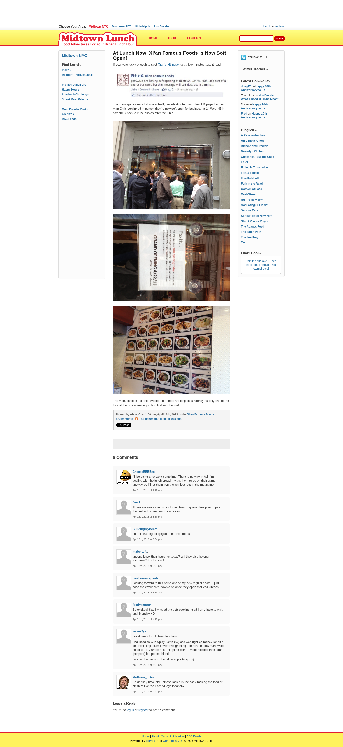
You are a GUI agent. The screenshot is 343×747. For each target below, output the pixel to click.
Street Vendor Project (255, 221)
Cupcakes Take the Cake (257, 156)
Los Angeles (162, 26)
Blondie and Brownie (254, 146)
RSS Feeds (69, 119)
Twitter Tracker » (254, 69)
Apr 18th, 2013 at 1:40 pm (147, 490)
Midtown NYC (98, 26)
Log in (267, 26)
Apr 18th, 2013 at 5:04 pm (147, 539)
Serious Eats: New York (256, 215)
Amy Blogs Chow (252, 140)
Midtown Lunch (97, 39)
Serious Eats (249, 210)
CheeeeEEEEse (144, 471)
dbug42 (246, 86)
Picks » (67, 70)
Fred (244, 113)
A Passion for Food (253, 135)
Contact (194, 38)
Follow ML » (257, 57)
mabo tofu (140, 551)
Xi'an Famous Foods (200, 414)
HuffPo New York (252, 199)
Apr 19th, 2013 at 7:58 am (147, 592)
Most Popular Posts (75, 109)
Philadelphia (142, 26)
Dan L (137, 502)
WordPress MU (172, 741)
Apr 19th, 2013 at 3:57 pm (147, 664)
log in (130, 710)
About (172, 38)
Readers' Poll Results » (77, 75)
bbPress (151, 741)
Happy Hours (70, 89)
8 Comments (124, 419)
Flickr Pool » (251, 253)
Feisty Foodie (250, 173)
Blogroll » (249, 130)
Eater (244, 162)
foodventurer (142, 605)
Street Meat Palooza (75, 99)
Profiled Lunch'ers (74, 84)
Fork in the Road (252, 183)
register (280, 26)
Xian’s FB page (168, 64)
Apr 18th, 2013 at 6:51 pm (147, 566)
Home (153, 38)
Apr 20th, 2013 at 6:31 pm (147, 691)
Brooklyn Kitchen (252, 151)
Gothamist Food (251, 189)
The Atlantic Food (252, 226)
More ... (245, 242)
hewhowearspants (145, 578)
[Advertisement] (82, 146)
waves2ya (139, 631)
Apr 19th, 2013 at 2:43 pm (147, 619)
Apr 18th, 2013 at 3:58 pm (147, 516)
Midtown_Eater (143, 677)
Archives (68, 114)
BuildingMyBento (145, 529)
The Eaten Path (251, 232)
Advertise (179, 736)
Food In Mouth (250, 178)
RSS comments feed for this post (160, 419)
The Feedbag (249, 237)
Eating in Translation (254, 167)
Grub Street (248, 194)
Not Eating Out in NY (254, 205)
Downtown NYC (122, 26)
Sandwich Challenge (75, 94)
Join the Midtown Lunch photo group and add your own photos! (261, 265)
